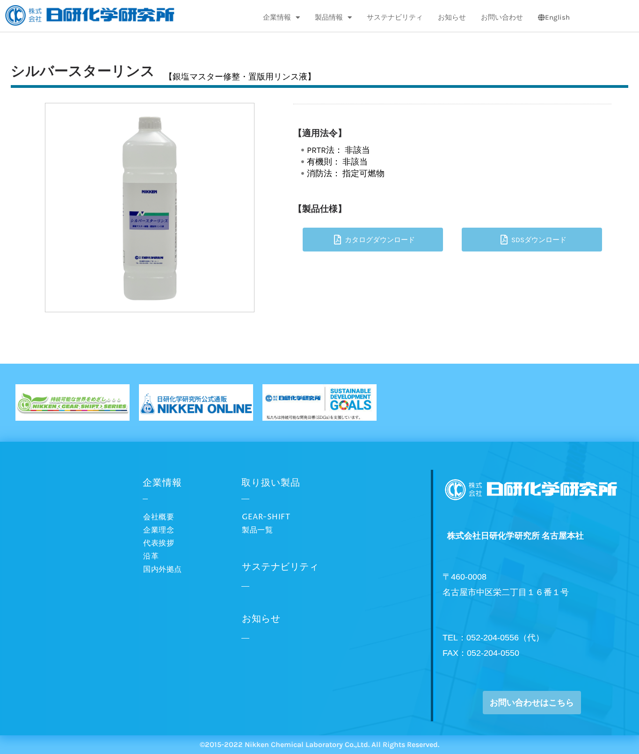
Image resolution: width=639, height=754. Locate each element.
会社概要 (158, 517)
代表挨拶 (158, 543)
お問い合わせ (502, 17)
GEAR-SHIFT (266, 517)
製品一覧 (257, 530)
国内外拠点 (162, 569)
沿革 (151, 556)
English (557, 17)
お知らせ (452, 17)
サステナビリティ (395, 17)
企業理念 (158, 530)
